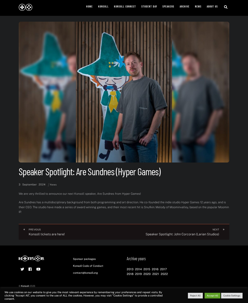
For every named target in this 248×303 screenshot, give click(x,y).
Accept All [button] (212, 295)
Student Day (149, 6)
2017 (163, 269)
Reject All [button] (195, 295)
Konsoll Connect (125, 6)
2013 (130, 269)
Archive (185, 6)
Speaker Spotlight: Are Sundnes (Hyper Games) (89, 171)
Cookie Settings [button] (231, 295)
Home (89, 6)
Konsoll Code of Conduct (88, 265)
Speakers (168, 6)
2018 (130, 274)
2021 (155, 274)
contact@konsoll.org (85, 272)
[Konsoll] (25, 9)
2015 (146, 269)
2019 (138, 274)
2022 (164, 274)
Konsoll (103, 6)
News (198, 6)
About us (212, 6)
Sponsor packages (84, 258)
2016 (155, 269)
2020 (147, 274)
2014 (138, 269)
